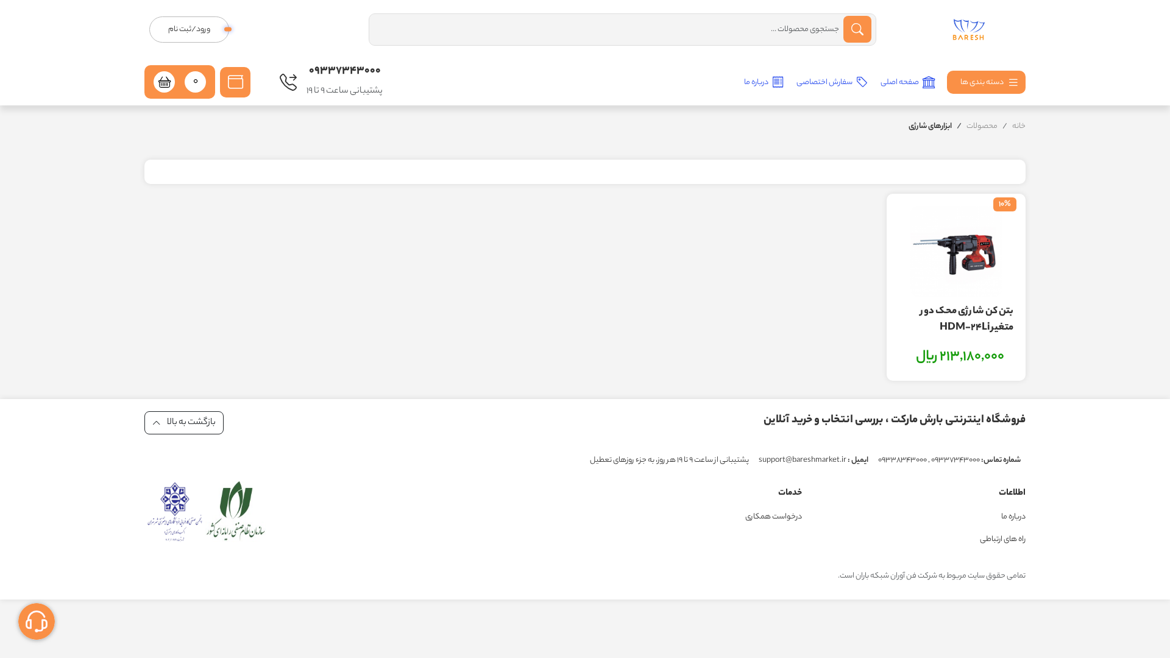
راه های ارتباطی (1003, 539)
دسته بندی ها (982, 82)
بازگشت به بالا (191, 423)
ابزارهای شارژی (930, 126)
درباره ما (757, 82)
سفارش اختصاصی (825, 82)
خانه (1019, 126)
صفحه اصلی (900, 82)
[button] (235, 82)
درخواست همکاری (773, 517)
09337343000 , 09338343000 (949, 460)
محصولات (982, 126)
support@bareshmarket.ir (813, 460)
